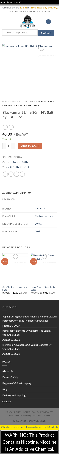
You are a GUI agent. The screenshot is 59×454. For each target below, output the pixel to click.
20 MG (38, 223)
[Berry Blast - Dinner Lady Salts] (44, 268)
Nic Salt (19, 167)
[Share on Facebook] (11, 174)
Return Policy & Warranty (38, 412)
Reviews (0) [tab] (8, 199)
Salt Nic (25, 162)
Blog (5, 389)
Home (5, 101)
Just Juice (29, 101)
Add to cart (30, 145)
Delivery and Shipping (14, 395)
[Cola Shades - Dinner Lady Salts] (15, 268)
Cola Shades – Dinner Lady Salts (14, 288)
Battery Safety (10, 377)
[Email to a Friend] (22, 174)
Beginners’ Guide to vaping (16, 383)
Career (47, 415)
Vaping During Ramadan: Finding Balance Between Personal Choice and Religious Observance (29, 318)
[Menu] (4, 22)
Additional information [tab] (17, 193)
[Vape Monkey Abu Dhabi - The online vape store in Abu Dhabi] (27, 22)
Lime (51, 216)
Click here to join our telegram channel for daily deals (29, 426)
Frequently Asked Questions (25, 415)
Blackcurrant (41, 216)
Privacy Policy (14, 412)
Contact (6, 401)
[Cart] (55, 21)
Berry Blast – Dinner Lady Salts (43, 288)
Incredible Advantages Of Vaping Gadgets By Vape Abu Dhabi (26, 346)
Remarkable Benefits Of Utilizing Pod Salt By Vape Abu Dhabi (26, 332)
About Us (7, 371)
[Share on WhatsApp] (5, 174)
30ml (37, 231)
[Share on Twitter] (16, 174)
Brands (16, 101)
